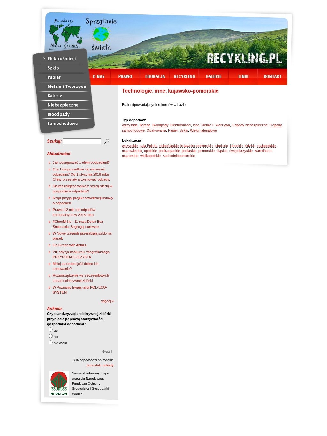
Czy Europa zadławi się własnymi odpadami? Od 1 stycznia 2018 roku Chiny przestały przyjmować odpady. (81, 174)
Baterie (145, 125)
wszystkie (130, 125)
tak (56, 330)
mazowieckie (132, 151)
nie (56, 337)
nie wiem (60, 343)
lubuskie (236, 145)
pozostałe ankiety (100, 365)
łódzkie (250, 145)
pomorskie (206, 151)
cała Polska (148, 145)
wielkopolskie (150, 156)
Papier (173, 130)
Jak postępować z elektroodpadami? (81, 162)
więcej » (107, 301)
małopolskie (266, 145)
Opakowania (156, 130)
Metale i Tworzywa (215, 125)
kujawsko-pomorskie (196, 145)
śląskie (222, 151)
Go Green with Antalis (69, 245)
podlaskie (189, 151)
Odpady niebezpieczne (250, 125)
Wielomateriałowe (203, 130)
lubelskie (221, 145)
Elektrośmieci (180, 125)
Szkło (183, 130)
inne (196, 125)
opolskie (150, 151)
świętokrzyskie (241, 151)
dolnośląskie (169, 145)
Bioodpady (160, 125)
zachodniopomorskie (179, 156)
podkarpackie (169, 151)
